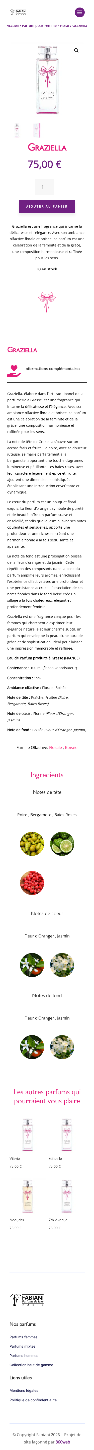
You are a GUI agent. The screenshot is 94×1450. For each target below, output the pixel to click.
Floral (64, 25)
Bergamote (40, 814)
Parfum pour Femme (39, 25)
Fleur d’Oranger (39, 936)
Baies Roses (65, 814)
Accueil (13, 25)
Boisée (71, 747)
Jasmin (63, 936)
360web (63, 1442)
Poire (22, 814)
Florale (55, 747)
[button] (76, 50)
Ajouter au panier (47, 206)
